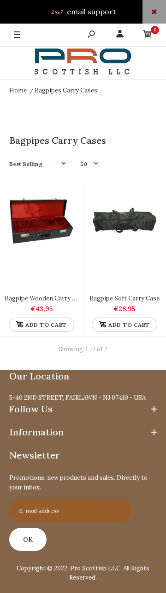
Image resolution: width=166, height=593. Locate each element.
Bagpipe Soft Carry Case (124, 298)
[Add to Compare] (67, 195)
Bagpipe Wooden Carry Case (45, 298)
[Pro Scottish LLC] (83, 63)
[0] (147, 35)
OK (28, 540)
